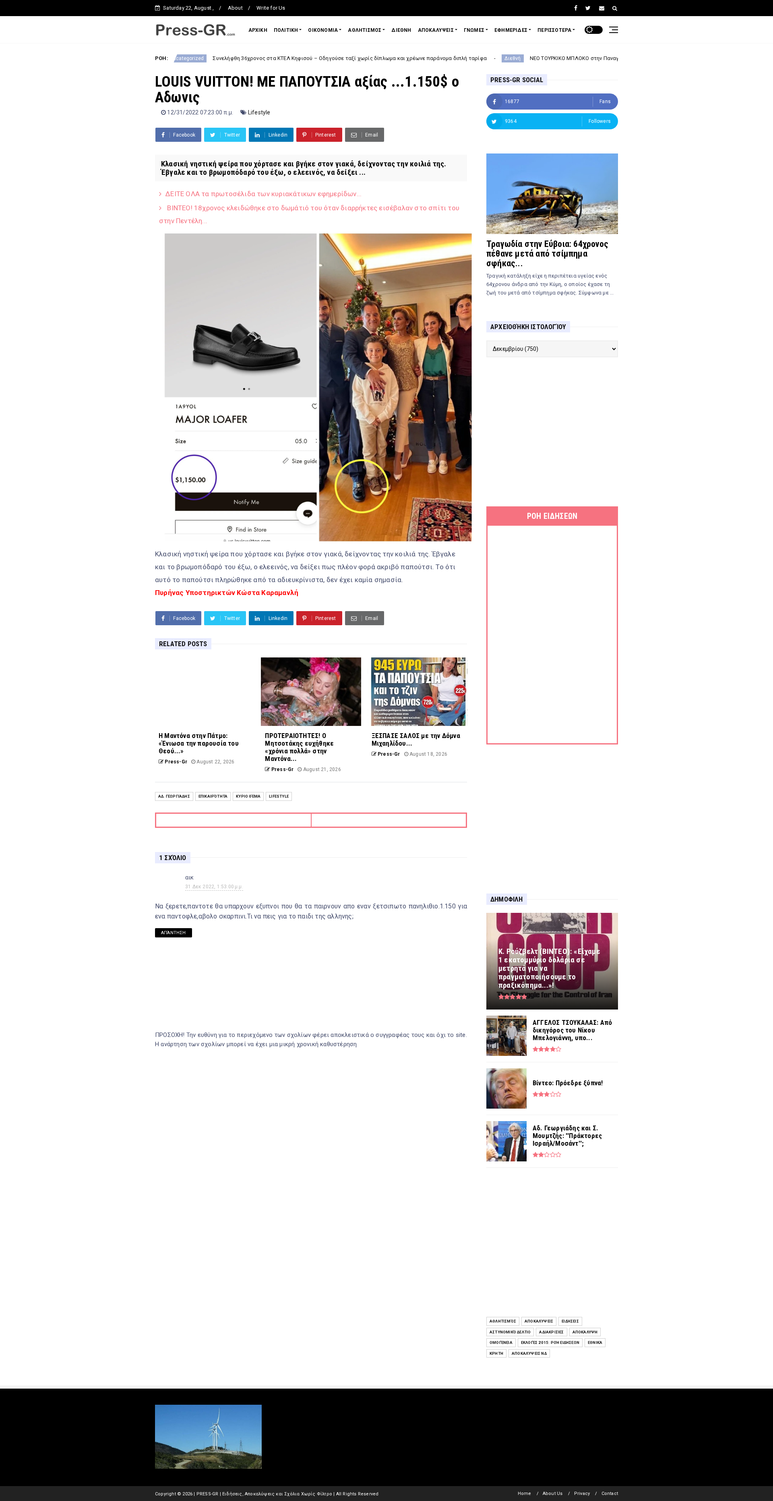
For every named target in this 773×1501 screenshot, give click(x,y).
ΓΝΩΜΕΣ (474, 30)
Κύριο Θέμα (248, 796)
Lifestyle (259, 112)
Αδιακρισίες (551, 1332)
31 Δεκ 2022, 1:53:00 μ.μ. (214, 886)
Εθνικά (595, 1342)
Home (524, 1493)
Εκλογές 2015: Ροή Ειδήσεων (550, 1342)
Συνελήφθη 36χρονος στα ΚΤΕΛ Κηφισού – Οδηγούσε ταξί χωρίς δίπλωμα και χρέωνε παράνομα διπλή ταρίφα (280, 58)
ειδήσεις (570, 1321)
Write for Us (270, 8)
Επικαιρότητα (212, 796)
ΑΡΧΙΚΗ (257, 30)
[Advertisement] (552, 431)
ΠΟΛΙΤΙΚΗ (286, 30)
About (235, 8)
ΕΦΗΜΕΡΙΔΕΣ (510, 30)
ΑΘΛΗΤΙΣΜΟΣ (364, 30)
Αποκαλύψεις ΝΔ (529, 1353)
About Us (553, 1493)
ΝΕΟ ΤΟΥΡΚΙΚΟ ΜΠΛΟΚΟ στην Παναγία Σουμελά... (520, 58)
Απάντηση (173, 932)
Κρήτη (496, 1353)
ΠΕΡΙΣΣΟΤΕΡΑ (554, 30)
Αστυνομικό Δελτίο (510, 1332)
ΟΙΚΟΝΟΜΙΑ (323, 30)
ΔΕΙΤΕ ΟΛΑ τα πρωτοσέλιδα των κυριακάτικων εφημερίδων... (263, 194)
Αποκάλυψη (585, 1332)
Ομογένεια (501, 1342)
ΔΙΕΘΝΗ (401, 30)
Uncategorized (616, 58)
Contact (609, 1493)
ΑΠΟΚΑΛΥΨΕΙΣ (436, 30)
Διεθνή (443, 58)
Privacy (582, 1493)
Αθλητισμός (503, 1321)
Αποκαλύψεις (539, 1321)
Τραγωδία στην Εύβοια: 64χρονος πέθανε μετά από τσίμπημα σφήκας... (547, 253)
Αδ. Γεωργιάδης (174, 796)
